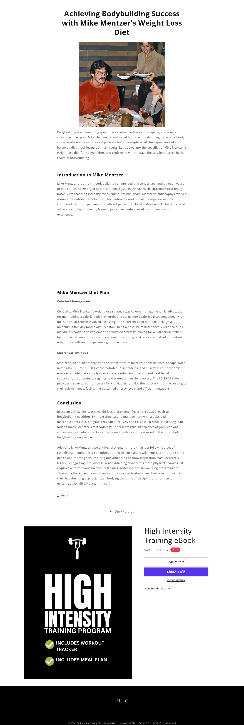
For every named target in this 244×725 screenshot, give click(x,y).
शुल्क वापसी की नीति (127, 723)
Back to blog (125, 511)
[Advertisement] (122, 253)
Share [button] (64, 495)
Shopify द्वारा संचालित (107, 723)
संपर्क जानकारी (170, 723)
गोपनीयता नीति (143, 723)
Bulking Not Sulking (87, 723)
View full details (155, 588)
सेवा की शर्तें (157, 723)
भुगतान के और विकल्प (176, 580)
